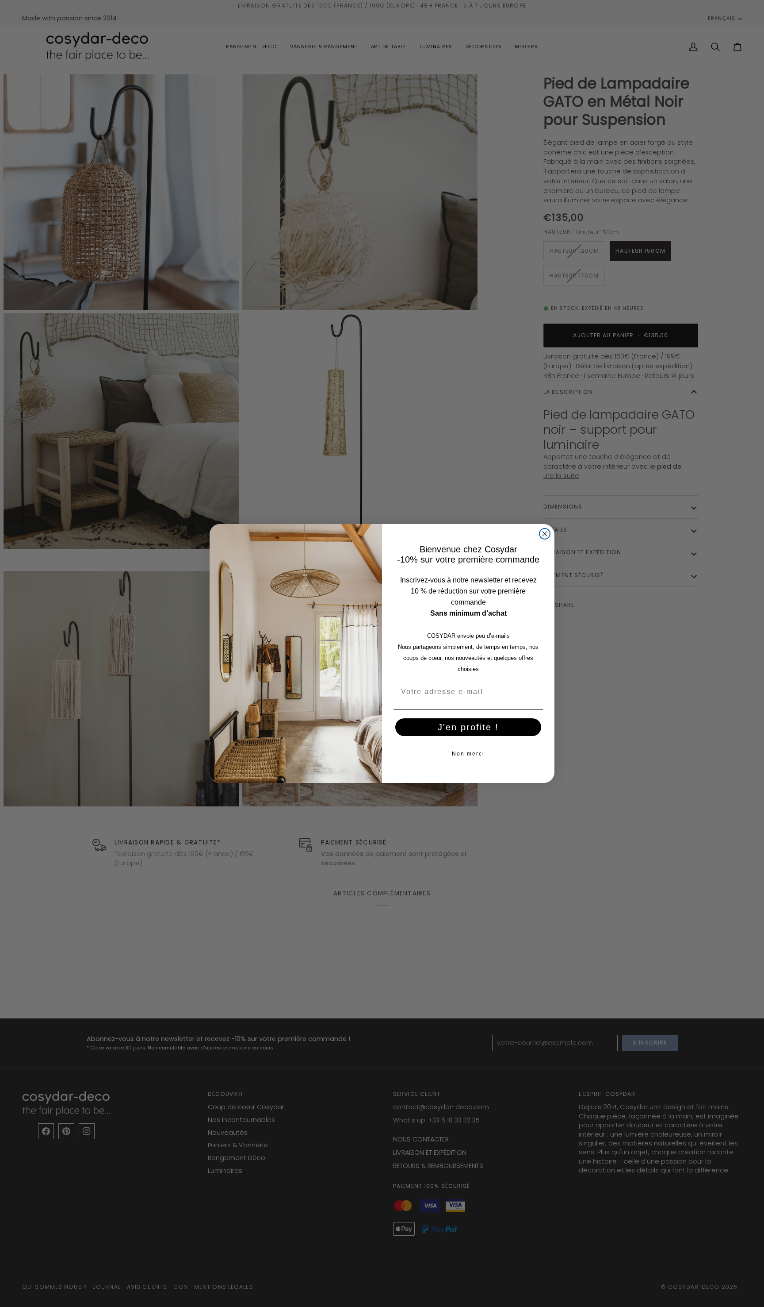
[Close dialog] (544, 533)
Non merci (468, 754)
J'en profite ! (468, 727)
